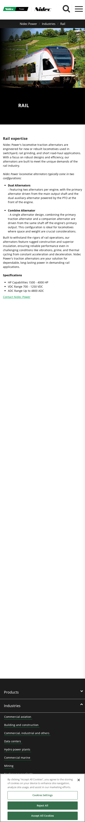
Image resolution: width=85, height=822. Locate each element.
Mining (8, 766)
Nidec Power (28, 24)
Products (11, 692)
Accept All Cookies (42, 815)
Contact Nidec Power (16, 297)
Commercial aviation (17, 717)
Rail (62, 24)
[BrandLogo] (15, 9)
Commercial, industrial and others (26, 733)
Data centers (12, 741)
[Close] (78, 780)
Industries (48, 24)
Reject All (42, 805)
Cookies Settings (42, 795)
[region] (42, 798)
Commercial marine (17, 757)
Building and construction (21, 725)
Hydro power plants (17, 749)
